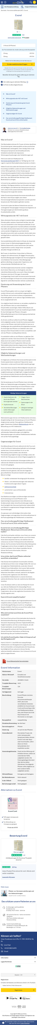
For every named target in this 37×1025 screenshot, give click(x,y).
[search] (31, 2)
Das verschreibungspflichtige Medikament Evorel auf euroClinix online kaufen (19, 119)
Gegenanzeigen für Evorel (14, 113)
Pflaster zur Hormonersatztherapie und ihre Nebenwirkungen (21, 892)
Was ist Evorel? (10, 94)
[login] (34, 2)
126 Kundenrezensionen (14, 37)
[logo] (18, 2)
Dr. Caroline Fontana (25, 128)
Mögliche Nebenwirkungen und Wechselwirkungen (15, 109)
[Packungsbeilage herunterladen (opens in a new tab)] (12, 998)
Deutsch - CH (18, 975)
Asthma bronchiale (10, 487)
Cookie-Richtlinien (25, 1023)
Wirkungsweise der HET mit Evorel (16, 98)
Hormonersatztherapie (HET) (15, 10)
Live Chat (7, 945)
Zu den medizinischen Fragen (17, 64)
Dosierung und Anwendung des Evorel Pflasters (18, 104)
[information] (5, 2)
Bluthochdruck (23, 424)
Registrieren (18, 990)
